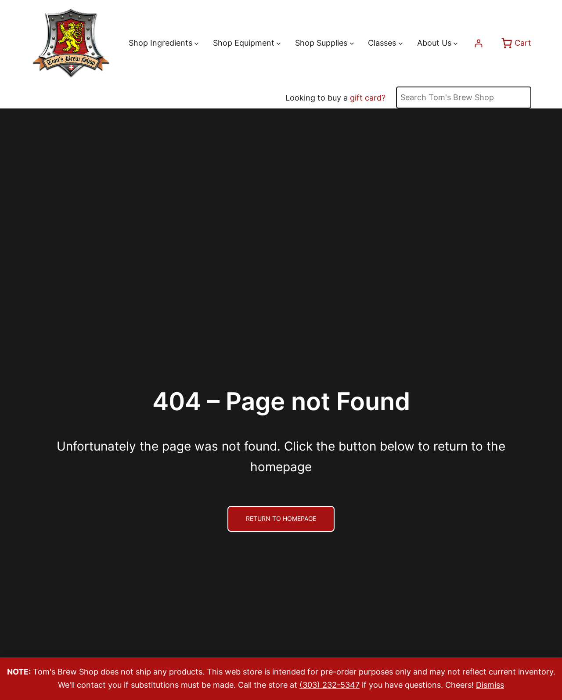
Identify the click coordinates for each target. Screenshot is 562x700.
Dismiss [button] (490, 684)
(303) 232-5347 (329, 684)
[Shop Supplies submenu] (351, 43)
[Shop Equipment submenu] (278, 43)
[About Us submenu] (455, 43)
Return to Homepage (281, 518)
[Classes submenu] (400, 43)
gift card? (367, 97)
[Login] (478, 43)
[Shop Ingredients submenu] (196, 43)
